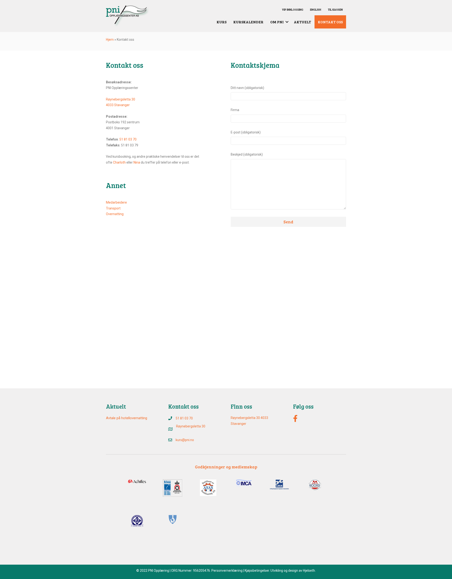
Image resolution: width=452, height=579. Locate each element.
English (315, 9)
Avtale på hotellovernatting (126, 418)
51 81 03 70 (128, 139)
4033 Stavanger (118, 105)
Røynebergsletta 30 (120, 99)
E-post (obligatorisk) (246, 132)
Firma (235, 110)
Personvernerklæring (226, 570)
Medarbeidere (116, 202)
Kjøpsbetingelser (257, 570)
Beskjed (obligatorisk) (247, 154)
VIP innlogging (292, 9)
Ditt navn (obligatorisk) (247, 88)
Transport (113, 208)
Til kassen (335, 9)
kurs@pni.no (185, 440)
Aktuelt (302, 21)
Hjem (110, 39)
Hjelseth (309, 570)
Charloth (119, 162)
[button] (287, 21)
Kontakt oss (330, 21)
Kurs (221, 21)
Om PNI (277, 21)
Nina (136, 162)
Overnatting (115, 214)
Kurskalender (248, 21)
